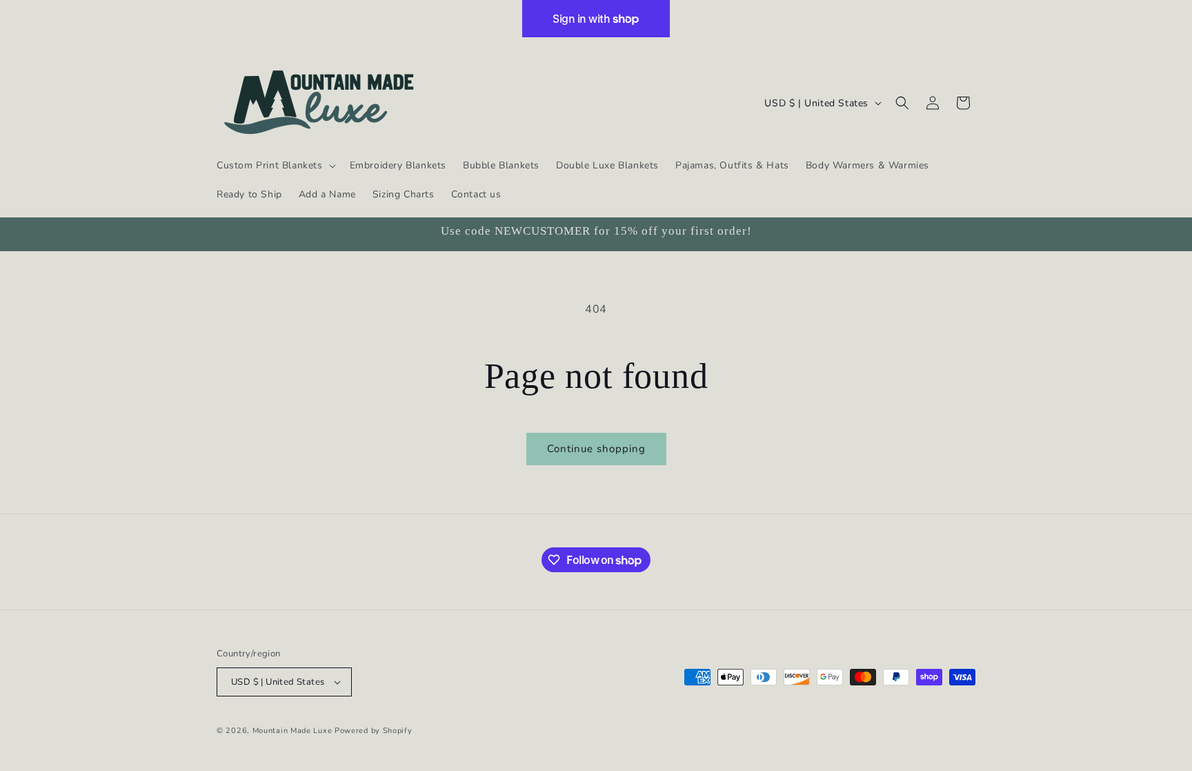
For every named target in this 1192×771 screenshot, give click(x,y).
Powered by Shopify (374, 730)
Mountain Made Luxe (292, 730)
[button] (274, 165)
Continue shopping (596, 449)
